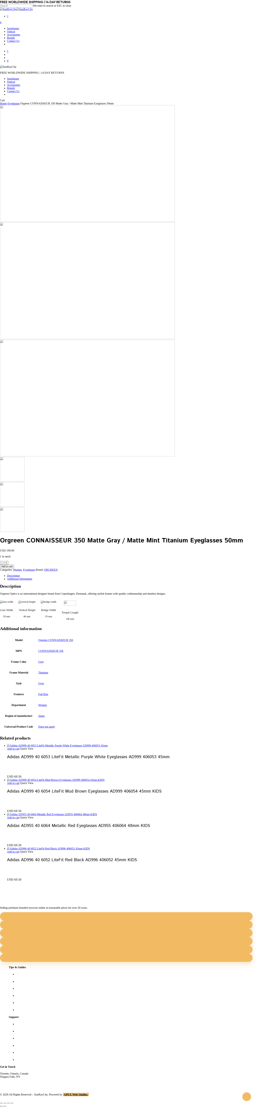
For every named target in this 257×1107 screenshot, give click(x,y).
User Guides (23, 1002)
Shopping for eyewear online (32, 974)
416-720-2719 (8, 1086)
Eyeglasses (14, 103)
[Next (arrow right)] (4, 1106)
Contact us (21, 1031)
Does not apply (46, 726)
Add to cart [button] (13, 748)
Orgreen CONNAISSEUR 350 (55, 640)
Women (17, 569)
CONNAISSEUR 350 (50, 650)
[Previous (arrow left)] (1, 1106)
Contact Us (13, 91)
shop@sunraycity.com (12, 1079)
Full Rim (43, 694)
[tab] (132, 575)
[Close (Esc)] (11, 1103)
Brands (11, 88)
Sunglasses (13, 78)
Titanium (43, 672)
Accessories (13, 84)
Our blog (21, 995)
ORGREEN (51, 569)
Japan (41, 715)
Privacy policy (24, 1045)
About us (21, 1024)
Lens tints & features (27, 988)
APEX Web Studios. (76, 1094)
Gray (41, 661)
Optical (11, 81)
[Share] (8, 1103)
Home (3, 103)
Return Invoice (24, 1059)
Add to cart (7, 566)
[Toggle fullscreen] (4, 1103)
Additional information (19, 578)
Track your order (25, 1052)
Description (13, 575)
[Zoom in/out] (1, 1103)
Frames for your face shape (31, 981)
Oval (41, 683)
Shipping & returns (26, 1038)
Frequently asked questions (31, 1009)
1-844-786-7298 (9, 1083)
